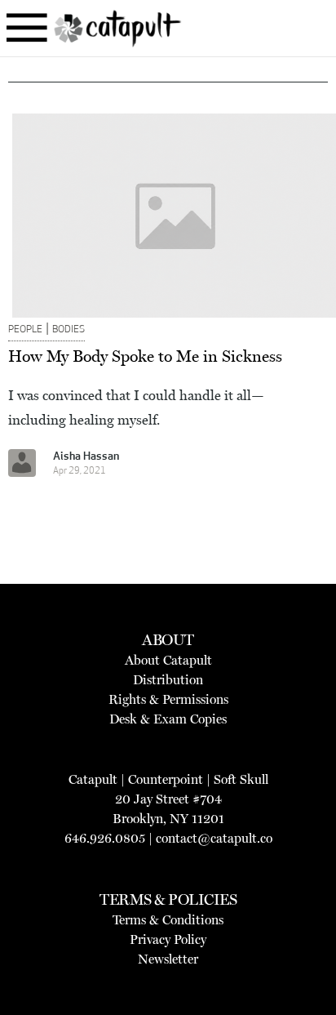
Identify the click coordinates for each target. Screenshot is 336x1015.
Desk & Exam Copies (168, 719)
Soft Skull (241, 779)
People (25, 330)
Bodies (68, 330)
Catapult (93, 779)
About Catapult (168, 660)
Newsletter (168, 959)
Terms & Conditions (168, 920)
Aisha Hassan (86, 457)
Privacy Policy (168, 939)
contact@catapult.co (214, 838)
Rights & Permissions (168, 699)
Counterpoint (165, 779)
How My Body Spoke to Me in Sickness (145, 356)
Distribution (168, 680)
